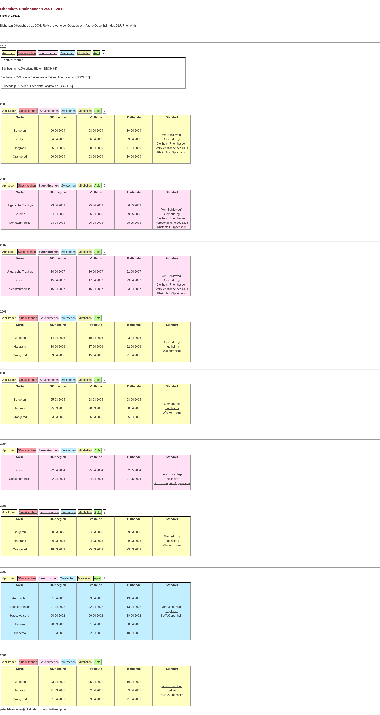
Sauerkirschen (48, 53)
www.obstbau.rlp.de (53, 709)
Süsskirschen (27, 53)
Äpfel (96, 53)
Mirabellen (83, 53)
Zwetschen (67, 53)
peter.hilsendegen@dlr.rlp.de (18, 709)
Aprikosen (8, 53)
